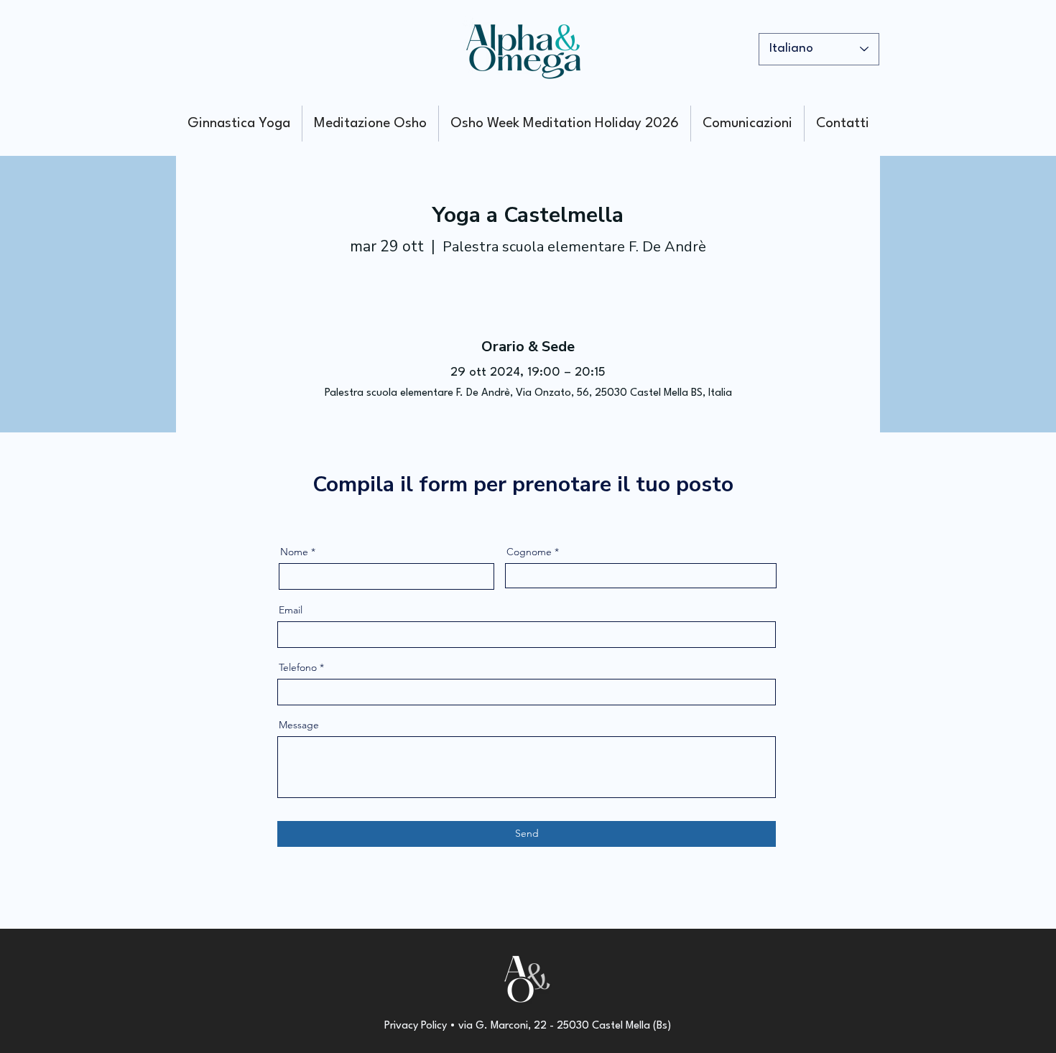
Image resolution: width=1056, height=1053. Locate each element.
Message (299, 725)
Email (290, 610)
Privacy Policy (415, 1026)
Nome (294, 552)
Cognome (529, 552)
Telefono (298, 667)
